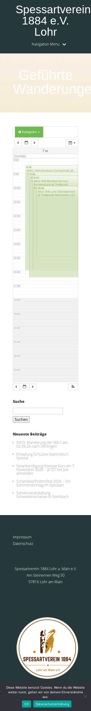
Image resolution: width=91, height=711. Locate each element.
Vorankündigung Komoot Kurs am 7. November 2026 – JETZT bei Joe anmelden (45, 469)
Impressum (22, 537)
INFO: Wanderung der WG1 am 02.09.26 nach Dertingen (42, 444)
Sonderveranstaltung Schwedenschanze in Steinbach (42, 494)
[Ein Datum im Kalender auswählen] (26, 142)
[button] (73, 387)
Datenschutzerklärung (52, 704)
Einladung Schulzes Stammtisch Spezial (42, 456)
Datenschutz (23, 543)
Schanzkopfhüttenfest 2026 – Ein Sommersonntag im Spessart (43, 483)
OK (26, 704)
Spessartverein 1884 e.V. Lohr (47, 21)
